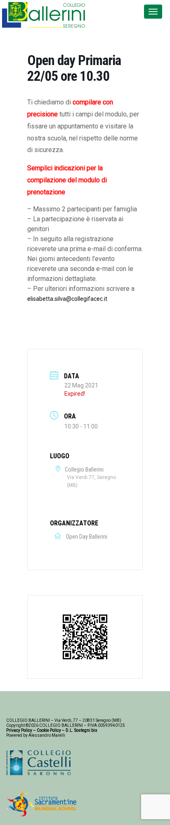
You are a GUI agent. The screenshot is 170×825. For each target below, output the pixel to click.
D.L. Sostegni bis (81, 730)
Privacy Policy (19, 730)
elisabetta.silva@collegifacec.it (67, 298)
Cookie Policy (49, 730)
